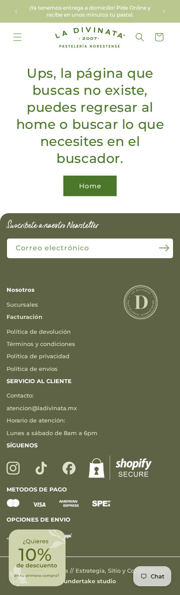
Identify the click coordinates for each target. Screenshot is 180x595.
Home (90, 186)
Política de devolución (39, 331)
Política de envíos (32, 368)
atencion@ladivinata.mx (42, 408)
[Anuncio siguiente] (163, 11)
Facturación (24, 316)
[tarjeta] (13, 504)
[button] (17, 37)
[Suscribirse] (163, 247)
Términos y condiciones (41, 343)
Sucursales (22, 304)
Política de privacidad (38, 356)
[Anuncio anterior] (16, 11)
